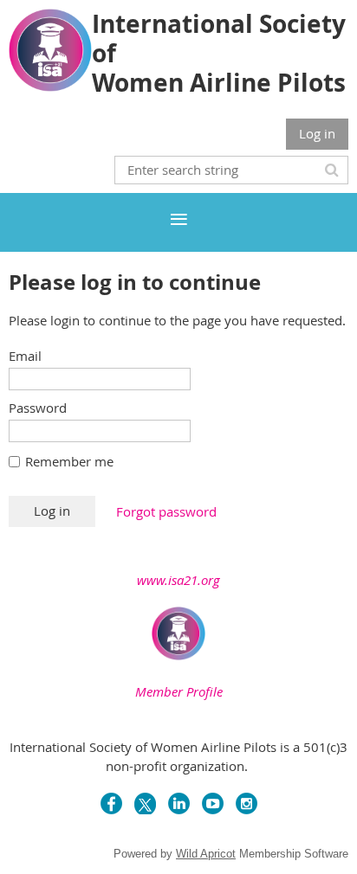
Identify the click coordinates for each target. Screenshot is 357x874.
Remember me (69, 461)
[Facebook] (111, 803)
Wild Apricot (206, 853)
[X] (145, 803)
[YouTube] (213, 803)
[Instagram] (246, 803)
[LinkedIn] (179, 803)
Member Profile (179, 691)
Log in (317, 133)
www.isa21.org (178, 579)
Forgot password (166, 511)
